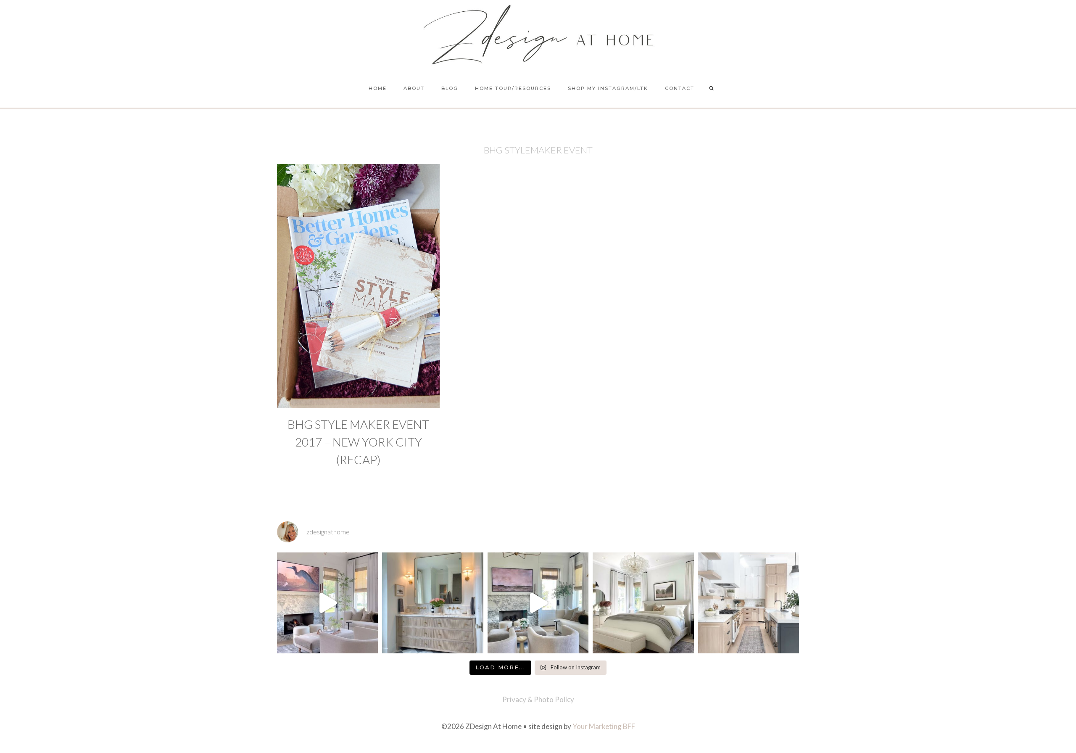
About (414, 88)
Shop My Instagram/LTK (608, 88)
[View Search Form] (711, 88)
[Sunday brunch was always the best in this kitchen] (748, 602)
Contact (679, 88)
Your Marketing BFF (603, 726)
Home (378, 88)
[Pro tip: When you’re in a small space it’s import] (643, 602)
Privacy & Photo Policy (538, 699)
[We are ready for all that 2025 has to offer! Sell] (327, 602)
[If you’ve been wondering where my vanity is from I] (432, 602)
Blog (449, 88)
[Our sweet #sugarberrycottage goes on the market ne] (538, 602)
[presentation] (358, 286)
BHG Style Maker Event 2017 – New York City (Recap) (358, 442)
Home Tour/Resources (513, 88)
